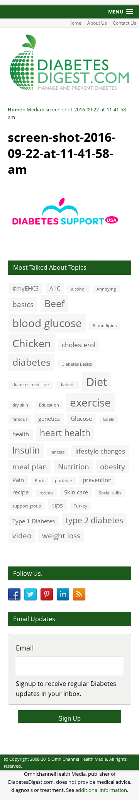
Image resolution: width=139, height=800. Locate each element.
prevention (97, 480)
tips (57, 505)
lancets (57, 452)
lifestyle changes (100, 451)
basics (23, 304)
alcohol (78, 289)
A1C (54, 288)
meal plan (29, 466)
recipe (20, 492)
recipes (46, 493)
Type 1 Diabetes (33, 521)
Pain (18, 480)
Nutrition (73, 466)
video (21, 535)
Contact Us (124, 23)
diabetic (67, 384)
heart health (65, 433)
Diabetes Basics (76, 364)
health (20, 434)
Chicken (31, 343)
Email (25, 647)
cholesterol (78, 344)
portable (63, 480)
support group (26, 506)
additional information (101, 790)
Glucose (81, 418)
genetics (49, 418)
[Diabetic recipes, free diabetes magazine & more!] (69, 89)
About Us (97, 23)
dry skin (20, 405)
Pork (39, 480)
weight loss (61, 535)
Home (74, 23)
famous (19, 419)
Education (49, 405)
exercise (90, 402)
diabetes (31, 361)
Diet (96, 382)
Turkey (80, 506)
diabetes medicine (30, 384)
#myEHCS (25, 288)
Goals (108, 419)
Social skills (110, 493)
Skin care (76, 492)
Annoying (106, 289)
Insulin (26, 450)
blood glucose (47, 323)
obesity (112, 466)
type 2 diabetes (94, 520)
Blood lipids (105, 325)
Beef (54, 303)
